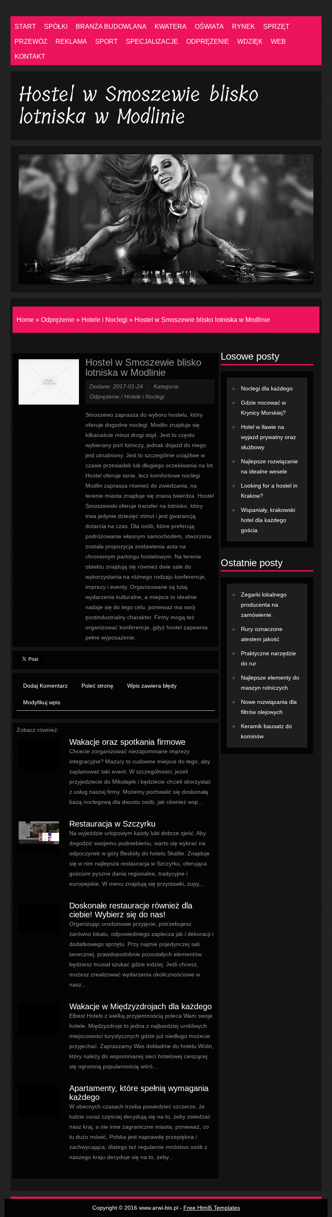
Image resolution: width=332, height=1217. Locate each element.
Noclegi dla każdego (267, 388)
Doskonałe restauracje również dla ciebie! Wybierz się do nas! (130, 910)
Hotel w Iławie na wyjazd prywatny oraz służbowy (268, 437)
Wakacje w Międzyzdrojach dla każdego (140, 1006)
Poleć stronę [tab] (97, 685)
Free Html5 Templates (211, 1207)
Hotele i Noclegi (104, 319)
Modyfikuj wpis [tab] (41, 702)
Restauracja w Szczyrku (112, 823)
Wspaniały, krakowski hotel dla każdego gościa (268, 520)
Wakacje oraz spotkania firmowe (127, 741)
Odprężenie (57, 319)
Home (25, 319)
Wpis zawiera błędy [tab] (152, 685)
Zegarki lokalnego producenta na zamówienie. (264, 604)
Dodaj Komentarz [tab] (45, 685)
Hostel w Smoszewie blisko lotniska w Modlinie (202, 319)
